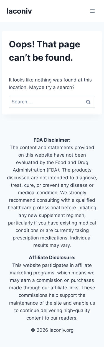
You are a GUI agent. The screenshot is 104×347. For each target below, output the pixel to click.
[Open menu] (92, 11)
